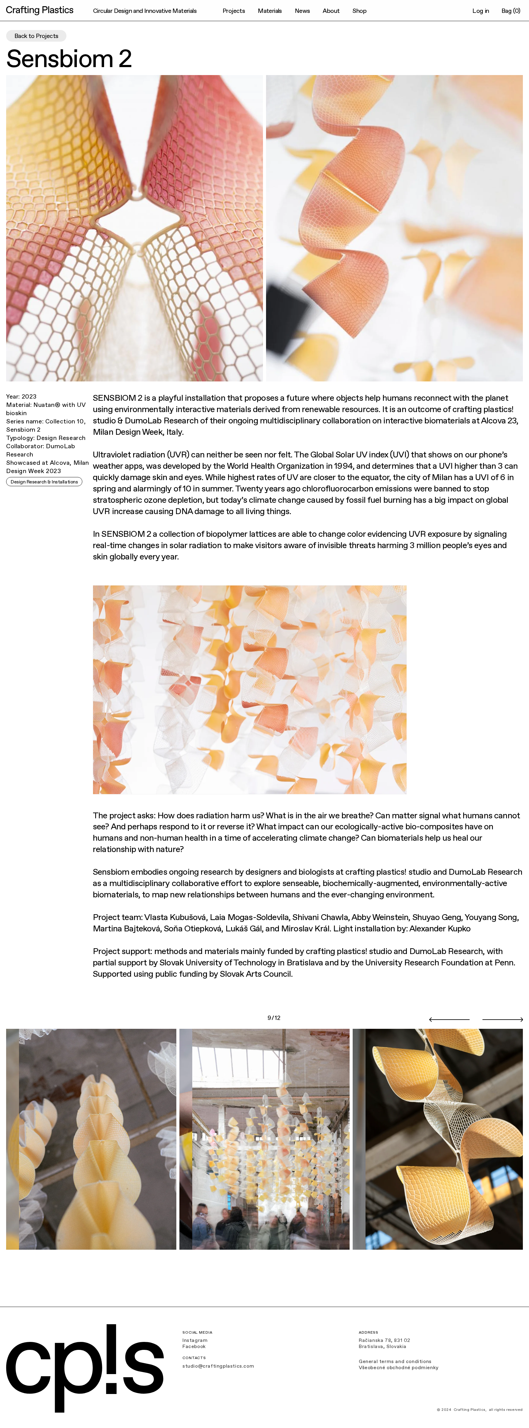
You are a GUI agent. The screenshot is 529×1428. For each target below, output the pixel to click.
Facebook (194, 1346)
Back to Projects (36, 36)
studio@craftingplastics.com (218, 1365)
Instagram (195, 1340)
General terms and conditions (395, 1361)
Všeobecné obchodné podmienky (399, 1367)
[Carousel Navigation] (476, 1019)
